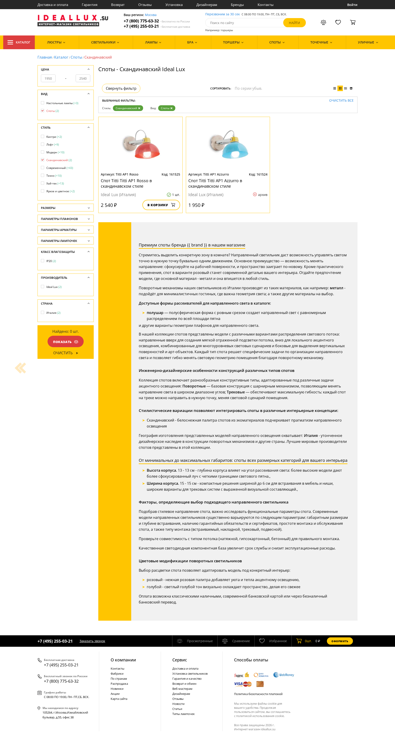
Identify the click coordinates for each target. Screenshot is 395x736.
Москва (151, 15)
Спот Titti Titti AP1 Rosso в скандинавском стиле (126, 183)
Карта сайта (119, 699)
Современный (59, 168)
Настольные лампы (62, 103)
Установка (174, 4)
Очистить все (341, 101)
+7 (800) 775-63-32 (157, 21)
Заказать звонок (92, 641)
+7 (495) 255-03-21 (157, 26)
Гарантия (89, 4)
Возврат (118, 4)
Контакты (266, 4)
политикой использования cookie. (260, 716)
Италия (53, 313)
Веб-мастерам (182, 689)
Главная (44, 57)
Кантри (54, 137)
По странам (119, 678)
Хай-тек (55, 183)
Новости (178, 704)
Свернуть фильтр (121, 88)
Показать (62, 342)
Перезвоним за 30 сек (222, 14)
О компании (123, 660)
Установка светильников (190, 673)
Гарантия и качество (187, 678)
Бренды (237, 4)
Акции (115, 694)
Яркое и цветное (60, 191)
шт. (308, 641)
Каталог (23, 42)
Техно (54, 176)
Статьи (177, 709)
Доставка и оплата (52, 4)
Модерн (55, 152)
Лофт (52, 144)
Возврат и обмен (184, 684)
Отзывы (145, 4)
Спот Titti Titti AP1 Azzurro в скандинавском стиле (215, 183)
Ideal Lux (54, 287)
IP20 (51, 261)
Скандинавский (126, 108)
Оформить (339, 641)
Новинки (117, 689)
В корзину (157, 205)
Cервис (179, 660)
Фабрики (117, 673)
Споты (76, 57)
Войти (352, 5)
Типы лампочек (183, 714)
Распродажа (119, 684)
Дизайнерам (206, 4)
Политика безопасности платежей (258, 694)
